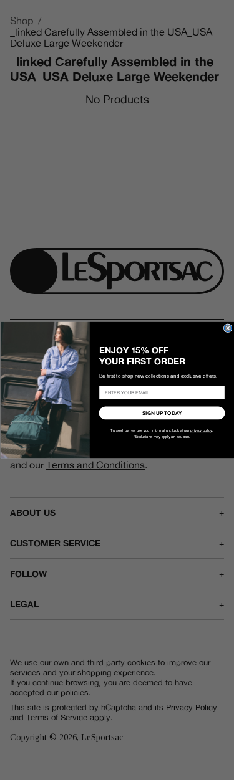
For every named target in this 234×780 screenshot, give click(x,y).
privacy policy (201, 430)
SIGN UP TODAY (162, 413)
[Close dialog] (228, 328)
